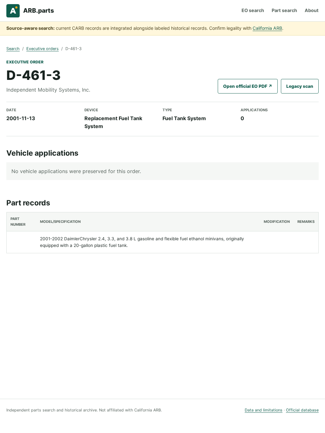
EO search (253, 10)
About (312, 10)
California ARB (267, 28)
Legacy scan (299, 86)
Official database (302, 410)
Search (13, 48)
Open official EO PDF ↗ (247, 86)
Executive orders (42, 48)
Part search (284, 10)
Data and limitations (263, 410)
